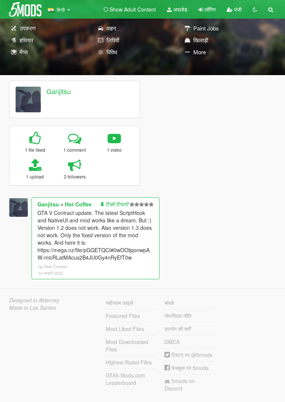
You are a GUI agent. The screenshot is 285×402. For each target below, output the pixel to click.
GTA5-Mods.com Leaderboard (125, 379)
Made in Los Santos (32, 307)
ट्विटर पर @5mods (191, 354)
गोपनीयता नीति (177, 315)
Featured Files (123, 315)
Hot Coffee (78, 204)
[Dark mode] (255, 9)
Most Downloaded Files (127, 345)
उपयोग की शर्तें (177, 328)
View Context (55, 266)
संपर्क (169, 302)
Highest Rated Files (129, 362)
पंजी (237, 9)
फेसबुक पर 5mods (189, 368)
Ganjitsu (58, 91)
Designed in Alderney (34, 300)
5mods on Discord (179, 384)
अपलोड (179, 9)
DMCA (172, 341)
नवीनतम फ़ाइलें (119, 302)
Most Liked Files (125, 328)
